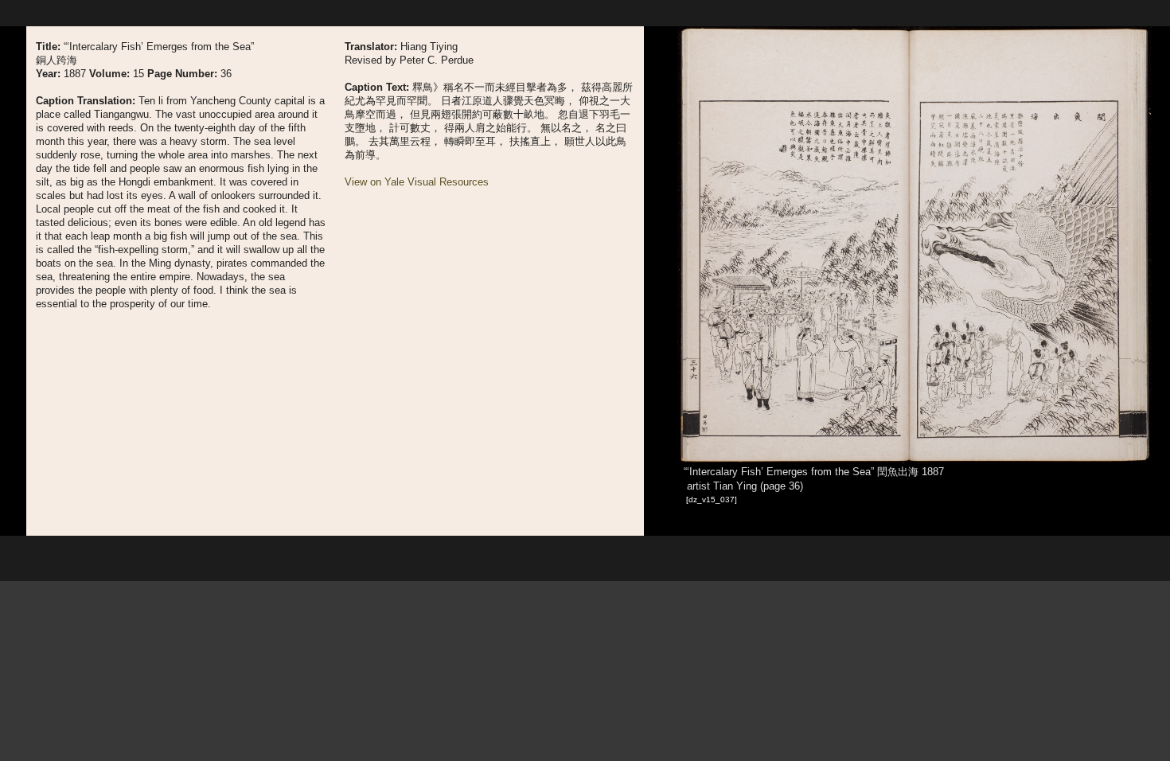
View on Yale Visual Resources (417, 182)
